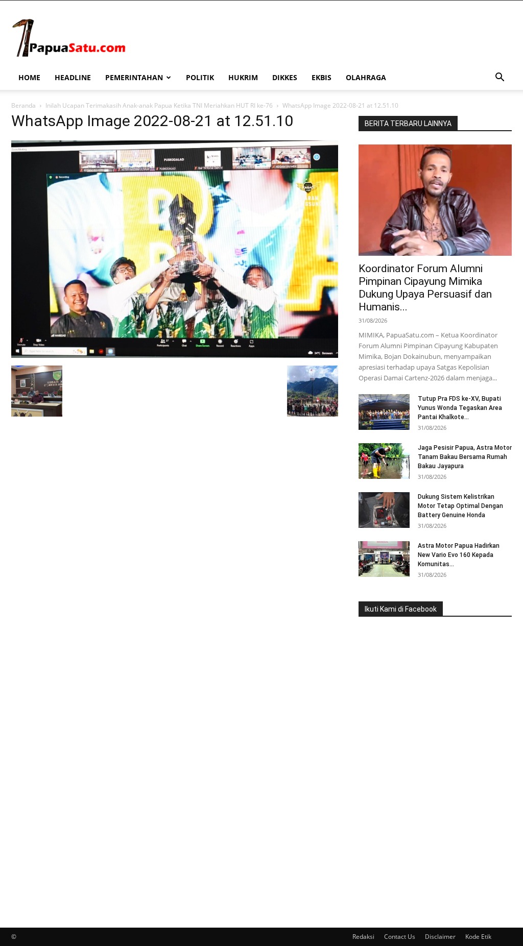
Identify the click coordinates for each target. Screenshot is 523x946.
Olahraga (366, 77)
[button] (499, 78)
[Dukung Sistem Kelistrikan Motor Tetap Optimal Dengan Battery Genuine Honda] (384, 510)
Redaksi (363, 936)
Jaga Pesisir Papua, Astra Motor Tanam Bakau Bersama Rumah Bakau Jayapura (465, 457)
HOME (29, 77)
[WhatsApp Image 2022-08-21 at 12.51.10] (174, 355)
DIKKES (284, 77)
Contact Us (399, 936)
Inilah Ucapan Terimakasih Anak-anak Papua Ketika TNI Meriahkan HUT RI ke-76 (159, 105)
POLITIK (200, 77)
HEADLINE (73, 77)
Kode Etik (478, 936)
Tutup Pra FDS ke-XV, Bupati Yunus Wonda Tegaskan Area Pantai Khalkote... (460, 408)
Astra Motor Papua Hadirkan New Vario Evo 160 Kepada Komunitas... (459, 555)
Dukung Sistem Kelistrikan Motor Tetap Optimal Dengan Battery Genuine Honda (460, 506)
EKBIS (321, 77)
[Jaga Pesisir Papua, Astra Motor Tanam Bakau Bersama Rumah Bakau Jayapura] (384, 461)
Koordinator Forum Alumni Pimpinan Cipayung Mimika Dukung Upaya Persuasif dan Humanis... (425, 287)
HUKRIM (243, 77)
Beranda (23, 105)
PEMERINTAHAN (134, 77)
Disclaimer (440, 936)
